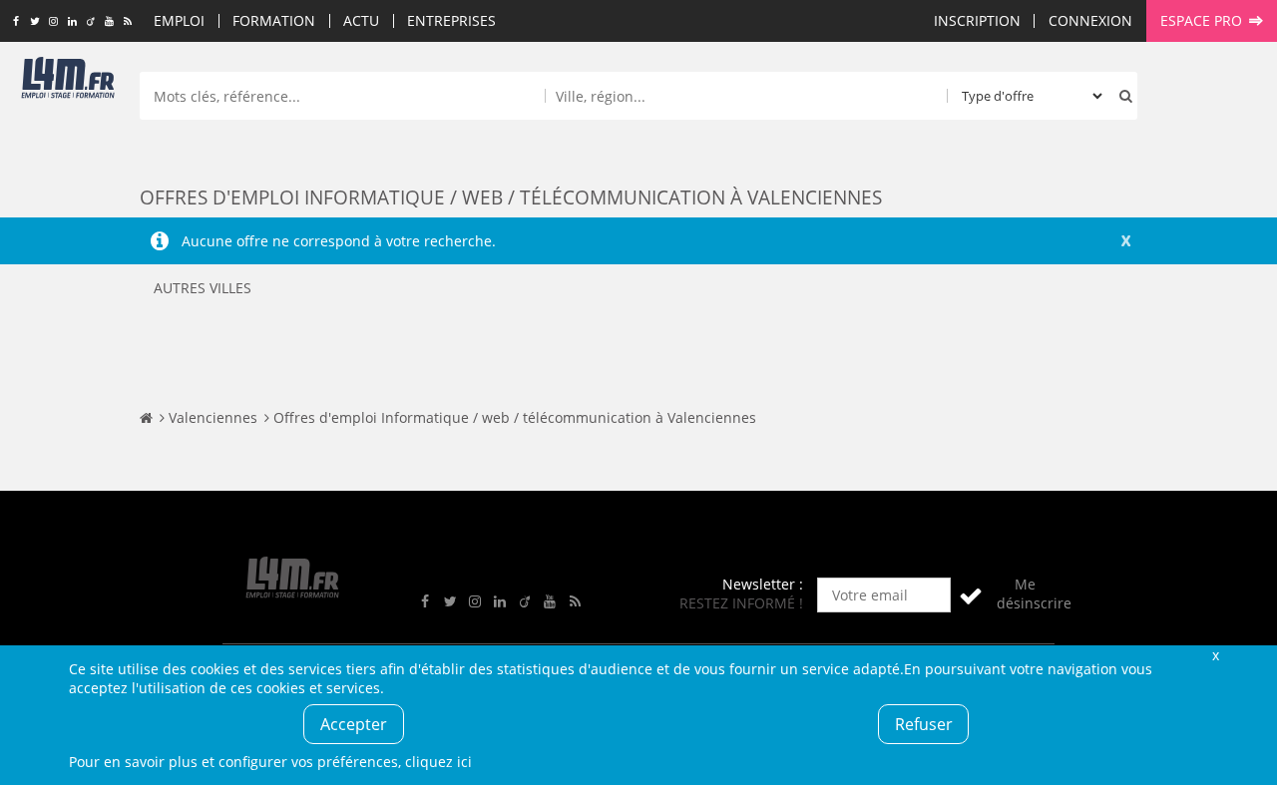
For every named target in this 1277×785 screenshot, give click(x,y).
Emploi (179, 20)
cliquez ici (438, 761)
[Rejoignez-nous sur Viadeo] (90, 22)
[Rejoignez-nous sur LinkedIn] (72, 22)
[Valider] (971, 595)
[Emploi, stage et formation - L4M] (146, 417)
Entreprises (451, 20)
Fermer (1215, 654)
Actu (361, 20)
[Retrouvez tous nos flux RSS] (128, 22)
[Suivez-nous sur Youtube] (109, 22)
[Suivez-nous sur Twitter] (34, 22)
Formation (273, 20)
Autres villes (202, 287)
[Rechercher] (1121, 96)
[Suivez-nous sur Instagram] (53, 22)
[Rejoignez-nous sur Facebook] (15, 22)
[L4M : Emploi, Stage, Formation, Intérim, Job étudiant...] (68, 82)
